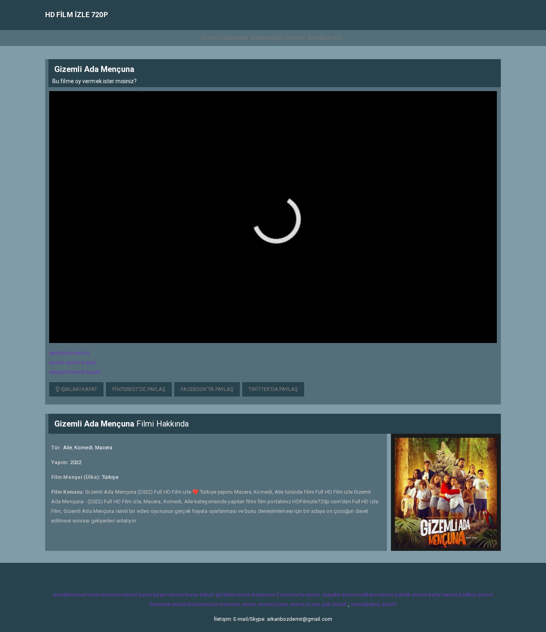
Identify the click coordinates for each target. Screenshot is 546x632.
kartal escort (443, 595)
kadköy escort (475, 595)
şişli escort (334, 604)
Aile (67, 448)
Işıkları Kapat (79, 389)
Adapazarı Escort (271, 595)
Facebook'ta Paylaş (207, 389)
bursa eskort (200, 595)
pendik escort (411, 595)
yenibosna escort (69, 353)
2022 (76, 462)
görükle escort (233, 595)
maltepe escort (375, 595)
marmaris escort (238, 604)
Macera (104, 448)
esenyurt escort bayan (75, 372)
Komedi (83, 448)
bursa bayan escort (161, 595)
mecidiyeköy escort (374, 604)
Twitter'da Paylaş (273, 389)
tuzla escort (307, 595)
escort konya (273, 604)
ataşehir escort (339, 595)
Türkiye (110, 477)
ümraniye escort (118, 595)
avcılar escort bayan (72, 362)
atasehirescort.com (76, 595)
